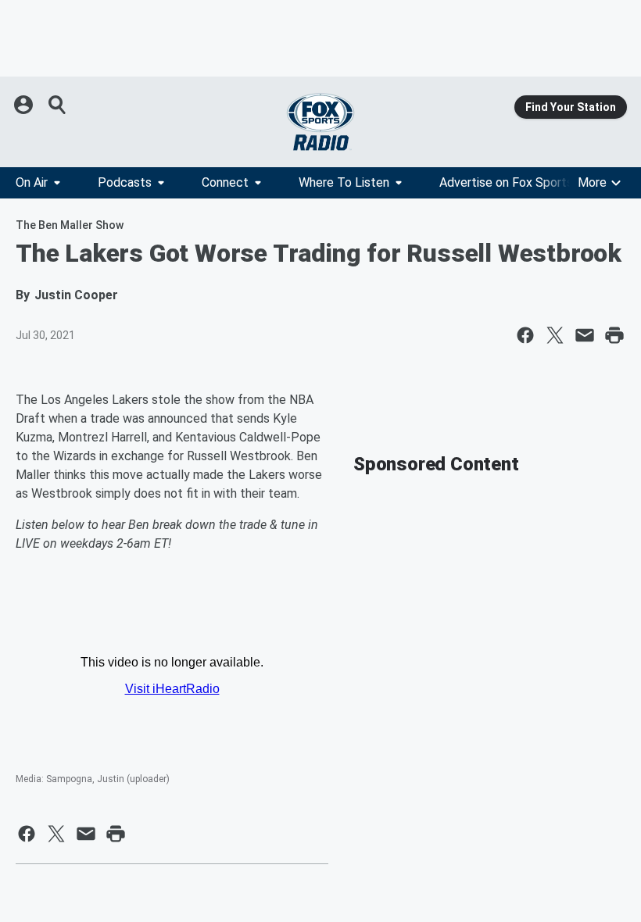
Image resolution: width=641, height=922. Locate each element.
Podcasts (125, 182)
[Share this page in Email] (585, 335)
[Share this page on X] (555, 335)
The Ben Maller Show (70, 225)
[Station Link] (320, 122)
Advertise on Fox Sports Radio (523, 182)
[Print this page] (614, 335)
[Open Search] (57, 104)
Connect (225, 182)
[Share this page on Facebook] (525, 335)
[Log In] (25, 104)
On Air (32, 182)
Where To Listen (344, 182)
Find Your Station (570, 107)
